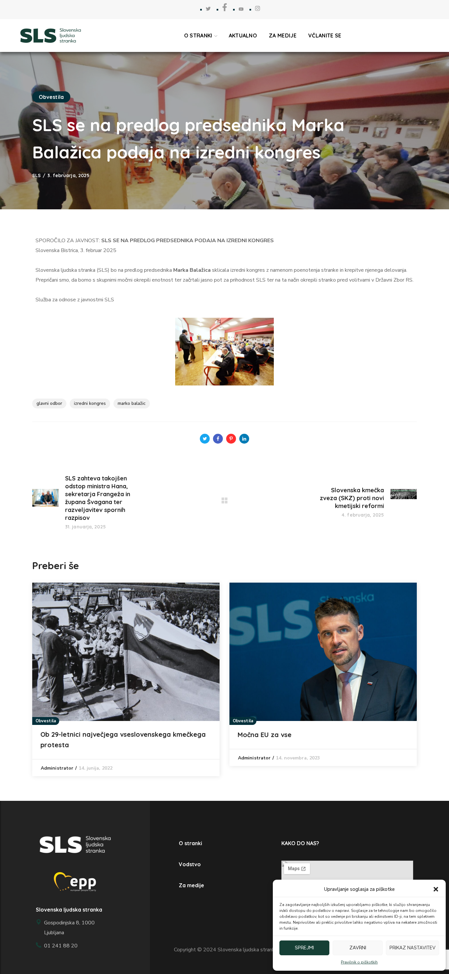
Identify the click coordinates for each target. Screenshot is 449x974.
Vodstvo (190, 864)
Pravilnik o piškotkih (359, 962)
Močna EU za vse (265, 734)
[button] (436, 889)
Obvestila (51, 97)
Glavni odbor (49, 403)
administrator (57, 768)
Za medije (191, 885)
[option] (126, 679)
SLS (36, 175)
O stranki (190, 843)
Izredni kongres (90, 403)
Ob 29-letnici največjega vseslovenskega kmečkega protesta (123, 739)
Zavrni (357, 947)
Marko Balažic (132, 403)
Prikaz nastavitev (413, 947)
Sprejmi (304, 947)
